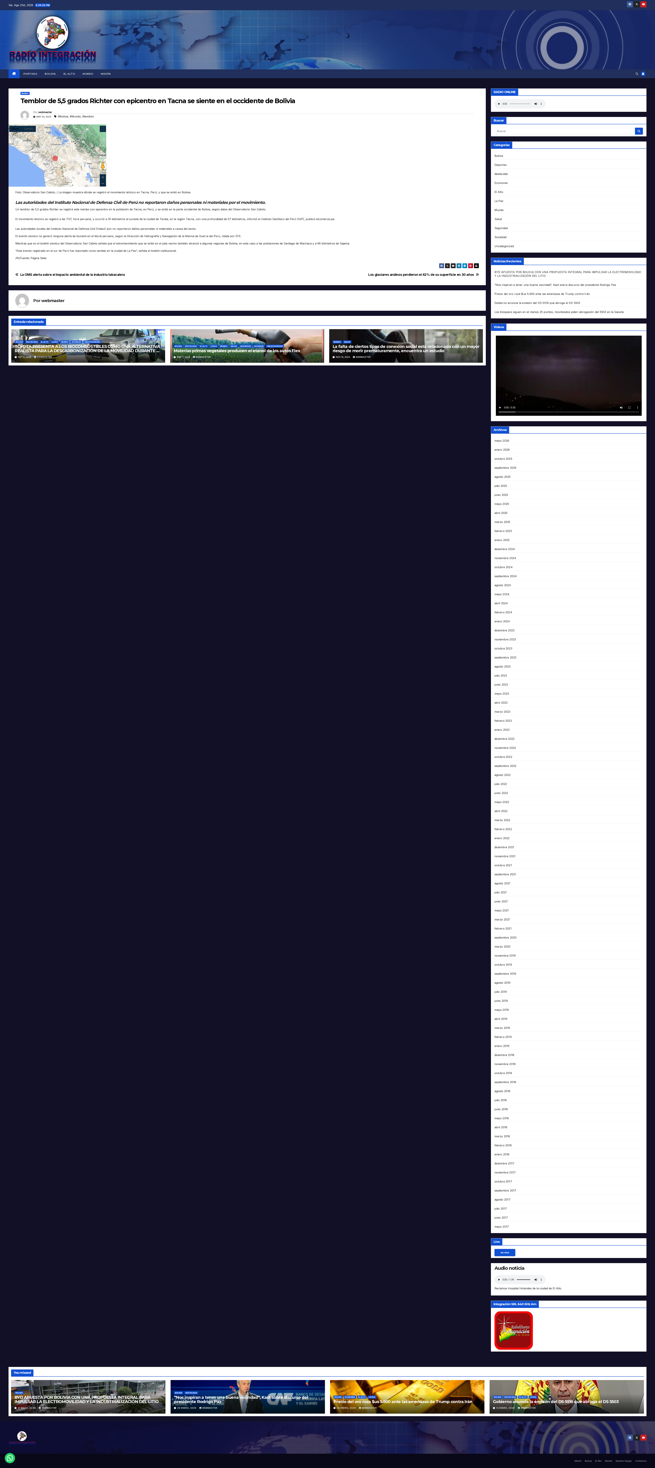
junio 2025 (501, 495)
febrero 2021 (503, 928)
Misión (106, 73)
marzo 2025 (502, 522)
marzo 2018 (502, 1136)
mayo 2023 (501, 693)
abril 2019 (500, 1019)
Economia (501, 183)
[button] (637, 74)
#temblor (88, 116)
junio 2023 (501, 684)
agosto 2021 (502, 883)
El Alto (69, 73)
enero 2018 (502, 1154)
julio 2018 (500, 1100)
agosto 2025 (502, 476)
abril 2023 (501, 702)
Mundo (88, 73)
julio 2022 (500, 784)
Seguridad (245, 346)
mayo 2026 (501, 440)
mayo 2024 (502, 594)
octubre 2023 (503, 648)
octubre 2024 (503, 567)
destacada (32, 342)
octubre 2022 (503, 757)
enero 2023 (502, 729)
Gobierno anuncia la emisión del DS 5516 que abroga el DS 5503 (537, 303)
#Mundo (75, 116)
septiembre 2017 (505, 1190)
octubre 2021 (503, 865)
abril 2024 (501, 603)
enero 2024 (502, 621)
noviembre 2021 (505, 856)
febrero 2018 (503, 1145)
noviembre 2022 (505, 748)
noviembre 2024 (505, 558)
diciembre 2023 (504, 630)
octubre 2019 (503, 964)
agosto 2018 (502, 1091)
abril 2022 (501, 811)
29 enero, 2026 (187, 1408)
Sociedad (76, 342)
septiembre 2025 (505, 467)
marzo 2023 (502, 711)
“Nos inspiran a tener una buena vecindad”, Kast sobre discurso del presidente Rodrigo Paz (555, 285)
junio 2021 (501, 901)
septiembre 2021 (505, 874)
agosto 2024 (502, 585)
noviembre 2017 (505, 1172)
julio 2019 (500, 991)
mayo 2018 (501, 1118)
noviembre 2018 (505, 1064)
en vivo (505, 1252)
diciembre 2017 (504, 1163)
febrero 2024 (503, 612)
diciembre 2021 (504, 847)
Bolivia (50, 73)
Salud (234, 346)
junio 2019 (501, 1000)
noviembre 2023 (505, 639)
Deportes (500, 165)
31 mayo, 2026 (27, 1408)
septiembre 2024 (505, 576)
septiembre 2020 (505, 937)
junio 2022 (501, 793)
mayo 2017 (501, 1226)
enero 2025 (502, 540)
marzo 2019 (502, 1028)
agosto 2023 (502, 666)
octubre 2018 (503, 1073)
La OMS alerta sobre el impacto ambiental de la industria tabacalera (72, 275)
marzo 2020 (502, 946)
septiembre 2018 (505, 1082)
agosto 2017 (502, 1199)
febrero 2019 (503, 1037)
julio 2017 (500, 1208)
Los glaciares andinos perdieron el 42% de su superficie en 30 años (421, 275)
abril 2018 (500, 1127)
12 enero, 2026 (505, 1408)
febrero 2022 (503, 829)
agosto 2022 (502, 775)
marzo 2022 (502, 820)
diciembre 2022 (504, 738)
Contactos (640, 1460)
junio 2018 (501, 1109)
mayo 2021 (501, 910)
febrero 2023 (503, 720)
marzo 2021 (502, 919)
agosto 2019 (502, 982)
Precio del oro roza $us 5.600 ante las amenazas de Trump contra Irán (542, 294)
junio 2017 (501, 1217)
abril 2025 (501, 513)
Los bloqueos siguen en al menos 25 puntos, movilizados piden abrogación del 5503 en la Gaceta (559, 312)
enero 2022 (502, 838)
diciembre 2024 (504, 549)
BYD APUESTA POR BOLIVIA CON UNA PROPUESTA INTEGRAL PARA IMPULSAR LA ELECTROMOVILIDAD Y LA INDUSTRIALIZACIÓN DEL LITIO (86, 1399)
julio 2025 (500, 486)
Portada (30, 73)
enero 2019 (502, 1046)
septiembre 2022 (505, 766)
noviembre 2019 (505, 955)
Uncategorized (92, 342)
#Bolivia (63, 116)
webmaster (45, 112)
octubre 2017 (503, 1181)
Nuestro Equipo (624, 1460)
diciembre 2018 (504, 1055)
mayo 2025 (501, 504)
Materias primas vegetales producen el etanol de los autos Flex (237, 350)
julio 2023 (500, 675)
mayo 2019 (501, 1010)
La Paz (55, 342)
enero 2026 (502, 449)
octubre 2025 (503, 458)
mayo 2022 (501, 802)
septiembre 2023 (505, 657)
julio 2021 (500, 892)
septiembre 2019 (505, 973)
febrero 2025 (503, 531)
